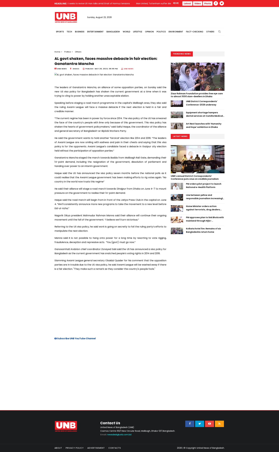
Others (210, 31)
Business (79, 31)
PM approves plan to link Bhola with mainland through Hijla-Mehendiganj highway (205, 219)
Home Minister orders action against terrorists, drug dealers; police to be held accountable (203, 208)
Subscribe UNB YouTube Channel (76, 338)
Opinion (149, 31)
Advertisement (96, 447)
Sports (60, 31)
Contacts (114, 447)
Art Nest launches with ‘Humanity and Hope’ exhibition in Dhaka (203, 125)
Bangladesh (113, 31)
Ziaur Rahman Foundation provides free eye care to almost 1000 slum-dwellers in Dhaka (197, 95)
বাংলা (176, 3)
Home (57, 51)
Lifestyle (137, 31)
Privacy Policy (75, 447)
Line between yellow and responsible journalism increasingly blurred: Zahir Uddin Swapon (205, 197)
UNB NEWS (128, 69)
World (126, 31)
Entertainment (95, 31)
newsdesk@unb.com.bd (115, 434)
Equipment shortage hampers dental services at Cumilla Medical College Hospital (204, 114)
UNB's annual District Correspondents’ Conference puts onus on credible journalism (195, 177)
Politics (161, 31)
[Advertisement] (110, 309)
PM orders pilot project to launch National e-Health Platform (203, 185)
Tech (69, 31)
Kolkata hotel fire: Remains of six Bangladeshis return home (203, 230)
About (58, 447)
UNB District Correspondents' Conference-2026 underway (202, 103)
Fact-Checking (194, 31)
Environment (176, 31)
